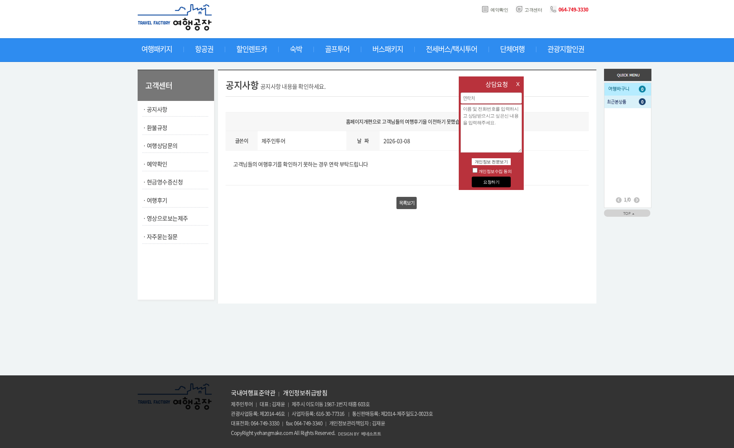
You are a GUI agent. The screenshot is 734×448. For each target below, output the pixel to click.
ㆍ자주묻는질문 (159, 236)
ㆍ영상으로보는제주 (164, 218)
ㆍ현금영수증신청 (162, 182)
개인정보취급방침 (305, 392)
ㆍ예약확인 (154, 164)
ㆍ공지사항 (154, 109)
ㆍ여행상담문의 (159, 145)
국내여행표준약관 (253, 392)
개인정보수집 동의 (495, 171)
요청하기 (491, 182)
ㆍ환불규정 (154, 127)
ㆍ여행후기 (154, 200)
